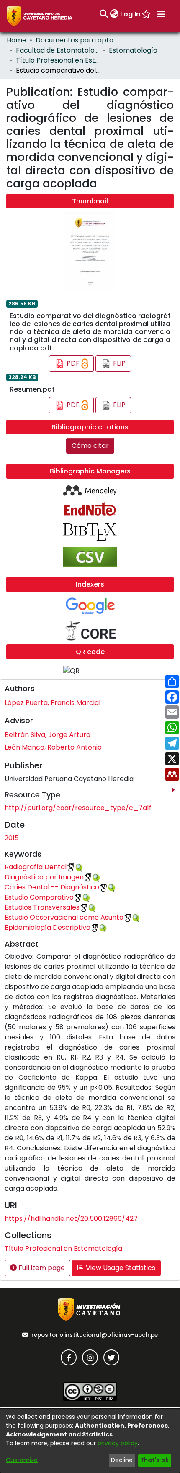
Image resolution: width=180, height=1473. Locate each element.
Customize (22, 1460)
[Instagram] (90, 1357)
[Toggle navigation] (161, 14)
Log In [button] (130, 14)
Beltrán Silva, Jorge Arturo (47, 734)
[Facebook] (69, 1357)
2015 (12, 838)
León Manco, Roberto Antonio (53, 747)
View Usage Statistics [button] (119, 1268)
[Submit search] (103, 14)
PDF (73, 363)
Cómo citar (90, 445)
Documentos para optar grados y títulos (77, 40)
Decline (122, 1460)
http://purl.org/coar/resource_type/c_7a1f (78, 808)
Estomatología (133, 50)
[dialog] (90, 1440)
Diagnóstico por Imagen (44, 877)
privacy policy (118, 1443)
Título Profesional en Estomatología (58, 60)
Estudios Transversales (42, 907)
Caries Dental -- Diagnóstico (52, 887)
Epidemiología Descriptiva (47, 927)
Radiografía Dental (36, 867)
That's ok (154, 1460)
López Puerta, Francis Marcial (52, 703)
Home (16, 40)
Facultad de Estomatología (58, 50)
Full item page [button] (41, 1268)
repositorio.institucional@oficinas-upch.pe (94, 1335)
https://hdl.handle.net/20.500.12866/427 (71, 1218)
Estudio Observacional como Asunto (64, 917)
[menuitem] (114, 14)
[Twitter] (111, 1357)
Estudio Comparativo (39, 897)
